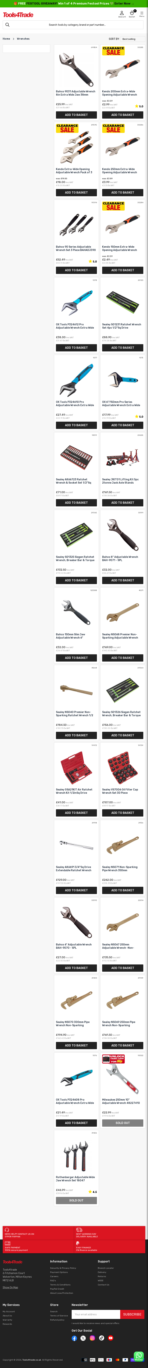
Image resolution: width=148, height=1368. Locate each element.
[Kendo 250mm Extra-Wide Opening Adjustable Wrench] (122, 160)
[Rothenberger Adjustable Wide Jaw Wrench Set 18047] (76, 1168)
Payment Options (59, 1272)
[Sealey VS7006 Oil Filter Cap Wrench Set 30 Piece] (122, 780)
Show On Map (10, 1287)
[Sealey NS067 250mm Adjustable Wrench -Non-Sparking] (122, 935)
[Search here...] (7, 25)
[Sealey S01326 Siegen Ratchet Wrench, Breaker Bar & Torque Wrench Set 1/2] (122, 703)
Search (54, 1311)
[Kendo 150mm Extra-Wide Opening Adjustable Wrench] (122, 238)
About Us (7, 1315)
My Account (9, 1311)
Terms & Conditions (60, 1284)
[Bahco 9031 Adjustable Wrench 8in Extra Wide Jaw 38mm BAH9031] (76, 83)
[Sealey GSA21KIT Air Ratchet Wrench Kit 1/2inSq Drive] (76, 780)
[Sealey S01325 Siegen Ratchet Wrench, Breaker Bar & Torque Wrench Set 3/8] (76, 548)
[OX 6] (122, 393)
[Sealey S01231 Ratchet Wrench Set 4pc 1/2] (122, 315)
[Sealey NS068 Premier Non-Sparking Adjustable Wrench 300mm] (122, 625)
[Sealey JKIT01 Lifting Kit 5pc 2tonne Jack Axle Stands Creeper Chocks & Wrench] (122, 470)
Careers (54, 1276)
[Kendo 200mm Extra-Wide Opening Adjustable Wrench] (122, 83)
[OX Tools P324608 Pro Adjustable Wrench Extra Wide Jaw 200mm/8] (76, 1090)
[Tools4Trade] (38, 15)
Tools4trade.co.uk (31, 1360)
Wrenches (23, 38)
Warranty (7, 1320)
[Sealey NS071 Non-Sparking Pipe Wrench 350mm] (122, 858)
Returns (102, 1276)
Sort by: (114, 39)
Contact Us (103, 1284)
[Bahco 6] (76, 935)
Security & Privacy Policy (63, 1268)
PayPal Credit (57, 1289)
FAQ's (53, 1280)
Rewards (7, 1324)
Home (6, 38)
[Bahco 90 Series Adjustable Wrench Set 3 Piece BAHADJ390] (76, 238)
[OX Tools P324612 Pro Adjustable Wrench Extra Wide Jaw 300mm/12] (76, 315)
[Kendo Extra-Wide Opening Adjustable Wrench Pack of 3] (76, 160)
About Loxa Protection (61, 1293)
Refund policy (57, 1320)
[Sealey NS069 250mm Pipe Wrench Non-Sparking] (122, 1013)
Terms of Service (59, 1315)
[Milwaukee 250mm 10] (122, 1090)
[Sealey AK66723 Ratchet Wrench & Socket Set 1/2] (76, 470)
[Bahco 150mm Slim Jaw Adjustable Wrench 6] (76, 625)
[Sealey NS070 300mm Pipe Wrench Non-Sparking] (76, 1013)
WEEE (100, 1280)
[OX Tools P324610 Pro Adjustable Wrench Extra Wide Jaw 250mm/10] (76, 393)
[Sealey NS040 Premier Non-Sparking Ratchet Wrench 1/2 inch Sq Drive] (76, 703)
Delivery (102, 1272)
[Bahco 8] (122, 548)
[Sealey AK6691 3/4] (76, 858)
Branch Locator (106, 1268)
